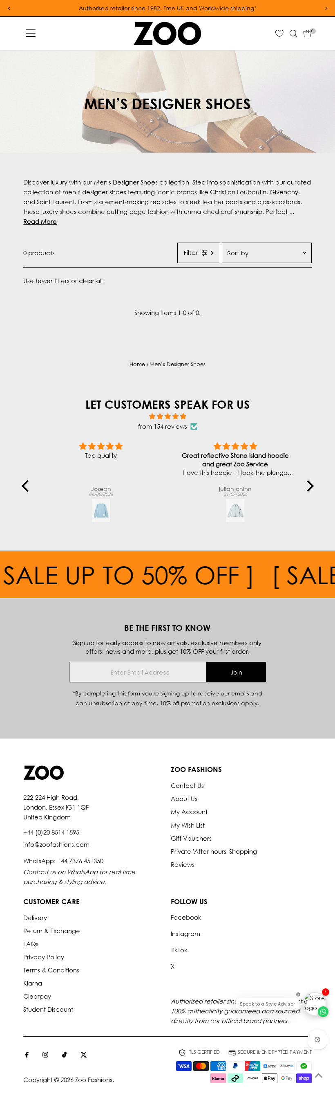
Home (137, 364)
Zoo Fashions (93, 1080)
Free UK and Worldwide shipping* (210, 8)
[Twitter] (83, 1055)
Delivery (35, 918)
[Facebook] (27, 1055)
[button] (27, 486)
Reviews (182, 864)
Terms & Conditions (51, 970)
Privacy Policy (43, 957)
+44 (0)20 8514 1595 (51, 832)
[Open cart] (307, 33)
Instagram (185, 933)
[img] (168, 416)
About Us (184, 798)
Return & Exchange (51, 931)
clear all (91, 281)
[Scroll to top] (318, 1075)
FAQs (30, 944)
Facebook (186, 917)
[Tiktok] (64, 1055)
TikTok (179, 950)
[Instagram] (45, 1055)
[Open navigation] (30, 33)
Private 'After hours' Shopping (214, 851)
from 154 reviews (162, 426)
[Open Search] (293, 33)
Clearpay (37, 996)
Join (236, 672)
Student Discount (48, 1009)
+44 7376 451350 (80, 861)
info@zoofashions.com (56, 844)
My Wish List (188, 825)
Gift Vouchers (191, 838)
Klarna (32, 983)
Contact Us (187, 785)
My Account (189, 812)
